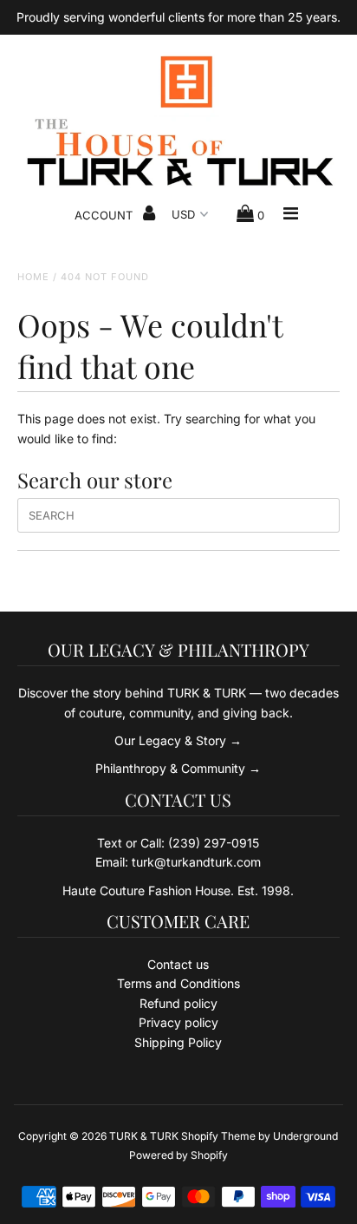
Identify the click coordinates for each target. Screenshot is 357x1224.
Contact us (178, 964)
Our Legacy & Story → (178, 740)
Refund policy (178, 1003)
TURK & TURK (143, 1135)
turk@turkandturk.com (196, 861)
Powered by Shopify (178, 1155)
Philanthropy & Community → (178, 768)
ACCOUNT (105, 215)
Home (33, 277)
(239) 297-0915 (213, 842)
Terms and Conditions (178, 983)
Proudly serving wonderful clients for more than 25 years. (178, 17)
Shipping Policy (178, 1042)
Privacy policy (178, 1022)
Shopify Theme (218, 1135)
